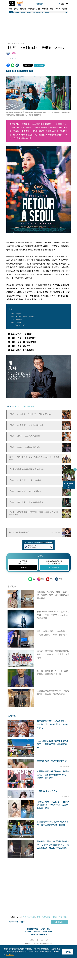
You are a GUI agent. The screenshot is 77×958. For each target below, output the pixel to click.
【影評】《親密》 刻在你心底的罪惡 (24, 436)
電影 (13, 71)
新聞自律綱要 (47, 931)
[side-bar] (67, 3)
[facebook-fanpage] (37, 940)
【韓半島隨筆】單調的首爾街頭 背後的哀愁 (26, 469)
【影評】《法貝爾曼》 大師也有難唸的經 (26, 425)
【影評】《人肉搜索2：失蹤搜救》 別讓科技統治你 (30, 414)
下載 (60, 579)
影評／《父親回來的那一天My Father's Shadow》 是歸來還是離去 (34, 458)
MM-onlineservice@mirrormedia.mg (41, 944)
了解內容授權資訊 (58, 917)
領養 (30, 71)
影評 (8, 71)
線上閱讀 (59, 922)
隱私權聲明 (10, 954)
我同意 (68, 951)
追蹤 (43, 579)
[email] (47, 940)
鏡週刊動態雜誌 (43, 917)
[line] (31, 940)
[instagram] (42, 940)
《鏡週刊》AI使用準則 (38, 934)
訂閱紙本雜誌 (11, 3)
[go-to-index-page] (39, 3)
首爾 (25, 71)
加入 (34, 579)
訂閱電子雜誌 (45, 929)
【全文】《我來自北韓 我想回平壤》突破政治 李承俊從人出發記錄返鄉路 (34, 513)
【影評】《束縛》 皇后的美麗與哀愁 (24, 447)
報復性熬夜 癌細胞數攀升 (19, 532)
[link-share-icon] (17, 65)
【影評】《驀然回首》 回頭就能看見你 (25, 491)
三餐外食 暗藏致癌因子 (47, 791)
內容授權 (28, 931)
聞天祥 (14, 58)
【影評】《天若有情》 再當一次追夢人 (25, 480)
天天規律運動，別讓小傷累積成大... (53, 760)
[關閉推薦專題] (75, 469)
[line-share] (12, 65)
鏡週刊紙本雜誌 (29, 917)
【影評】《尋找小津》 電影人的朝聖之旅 (26, 502)
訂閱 (51, 579)
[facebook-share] (8, 65)
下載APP (37, 931)
